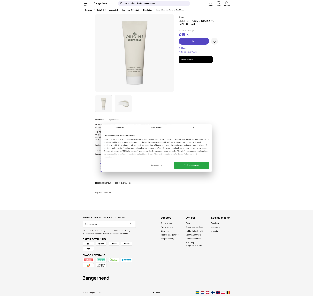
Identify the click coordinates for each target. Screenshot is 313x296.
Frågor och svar (167, 227)
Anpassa (155, 165)
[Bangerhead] (103, 3)
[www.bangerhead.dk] (208, 292)
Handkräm (147, 10)
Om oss (189, 223)
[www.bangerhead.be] (228, 292)
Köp (194, 41)
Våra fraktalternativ (194, 239)
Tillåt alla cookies (191, 165)
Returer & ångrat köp (169, 235)
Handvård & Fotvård (130, 10)
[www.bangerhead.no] (218, 292)
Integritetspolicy (167, 239)
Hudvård (100, 10)
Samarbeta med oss (194, 227)
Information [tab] (156, 127)
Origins (181, 17)
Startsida (88, 10)
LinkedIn (214, 231)
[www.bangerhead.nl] (202, 292)
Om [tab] (193, 127)
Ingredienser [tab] (114, 120)
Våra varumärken (193, 235)
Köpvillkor (164, 231)
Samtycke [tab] (119, 127)
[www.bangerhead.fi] (213, 292)
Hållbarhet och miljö (194, 231)
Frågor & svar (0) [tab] (122, 183)
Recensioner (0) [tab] (103, 183)
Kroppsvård (113, 10)
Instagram (215, 227)
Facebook (215, 223)
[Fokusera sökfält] (121, 3)
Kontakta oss (166, 223)
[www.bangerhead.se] (197, 292)
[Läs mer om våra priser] (193, 31)
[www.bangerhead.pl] (223, 292)
